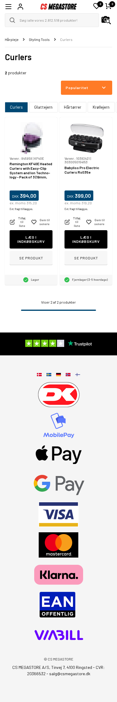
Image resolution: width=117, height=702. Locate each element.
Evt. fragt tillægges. (21, 209)
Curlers (16, 107)
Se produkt (31, 258)
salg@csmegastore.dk (69, 673)
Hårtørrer (72, 107)
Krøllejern (101, 107)
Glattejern (43, 107)
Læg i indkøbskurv (31, 239)
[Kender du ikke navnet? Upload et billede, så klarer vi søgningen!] (106, 20)
